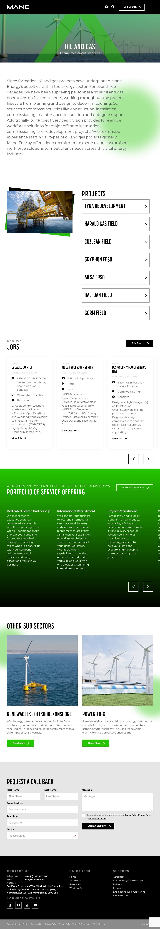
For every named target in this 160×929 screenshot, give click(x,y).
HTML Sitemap (98, 924)
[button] (133, 459)
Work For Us (76, 888)
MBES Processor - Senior (77, 368)
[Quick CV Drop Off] (106, 7)
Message (87, 790)
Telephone (13, 816)
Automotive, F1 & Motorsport (129, 880)
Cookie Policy (131, 815)
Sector (10, 829)
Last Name (50, 790)
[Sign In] (112, 7)
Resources (75, 884)
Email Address (15, 803)
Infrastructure (120, 895)
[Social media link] (10, 905)
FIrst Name (13, 790)
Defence (117, 884)
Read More (19, 743)
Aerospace (119, 876)
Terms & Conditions (97, 819)
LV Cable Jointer (22, 368)
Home (72, 876)
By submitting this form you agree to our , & (119, 817)
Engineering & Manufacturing (129, 891)
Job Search (75, 880)
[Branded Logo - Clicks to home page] (18, 7)
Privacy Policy (145, 815)
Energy (117, 888)
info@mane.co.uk (34, 880)
